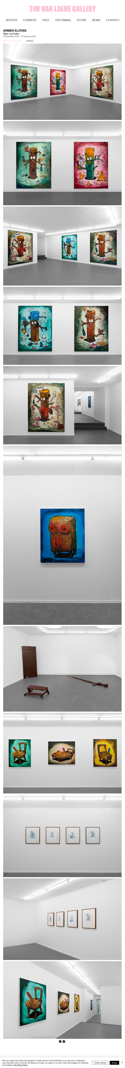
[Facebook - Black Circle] (63, 1041)
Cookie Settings (100, 1063)
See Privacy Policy (21, 1065)
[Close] (122, 1062)
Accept (114, 1063)
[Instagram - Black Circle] (60, 1041)
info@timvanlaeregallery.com (69, 1037)
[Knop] (116, 1046)
